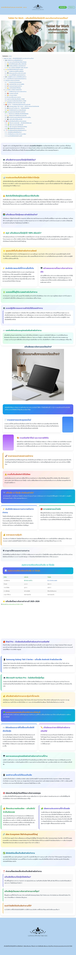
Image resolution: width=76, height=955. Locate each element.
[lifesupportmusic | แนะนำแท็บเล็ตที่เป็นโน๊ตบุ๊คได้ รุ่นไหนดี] (38, 7)
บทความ (25, 7)
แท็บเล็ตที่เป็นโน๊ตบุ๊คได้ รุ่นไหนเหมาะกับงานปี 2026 (11, 7)
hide (10, 56)
